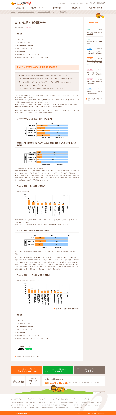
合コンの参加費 (21, 51)
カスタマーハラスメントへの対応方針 (40, 405)
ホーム (13, 12)
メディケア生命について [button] (95, 8)
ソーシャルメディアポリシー (18, 407)
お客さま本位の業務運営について (19, 405)
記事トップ (20, 39)
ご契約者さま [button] (77, 8)
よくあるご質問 (71, 3)
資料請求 (102, 3)
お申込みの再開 (18, 381)
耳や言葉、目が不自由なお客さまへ (62, 405)
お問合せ (86, 399)
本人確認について (79, 407)
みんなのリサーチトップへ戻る (95, 100)
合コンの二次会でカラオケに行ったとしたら (29, 54)
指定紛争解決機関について (63, 407)
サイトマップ (76, 399)
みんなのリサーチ (44, 399)
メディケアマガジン (17, 399)
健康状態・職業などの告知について (47, 402)
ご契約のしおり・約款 (82, 3)
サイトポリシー (97, 405)
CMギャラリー (31, 399)
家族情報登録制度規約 (47, 407)
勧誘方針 (99, 402)
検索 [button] (93, 3)
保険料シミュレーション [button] (39, 8)
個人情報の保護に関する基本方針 (82, 405)
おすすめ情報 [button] (58, 8)
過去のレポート (94, 22)
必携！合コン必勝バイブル (24, 48)
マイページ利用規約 (34, 407)
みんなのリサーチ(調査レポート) (26, 12)
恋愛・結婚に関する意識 (24, 42)
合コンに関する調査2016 (44, 12)
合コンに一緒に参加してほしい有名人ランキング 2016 (32, 57)
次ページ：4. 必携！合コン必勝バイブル (67, 309)
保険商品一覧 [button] (21, 8)
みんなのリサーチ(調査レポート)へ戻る (28, 356)
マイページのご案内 (60, 3)
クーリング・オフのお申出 (60, 399)
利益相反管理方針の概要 (88, 402)
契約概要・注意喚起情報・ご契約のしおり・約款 (23, 402)
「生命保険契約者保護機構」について (69, 402)
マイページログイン (33, 381)
